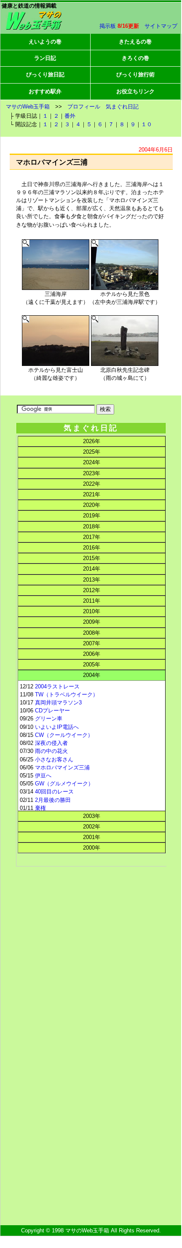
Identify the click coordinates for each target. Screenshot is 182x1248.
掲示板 (107, 26)
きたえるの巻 (135, 41)
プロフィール (83, 106)
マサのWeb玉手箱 (28, 106)
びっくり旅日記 (45, 74)
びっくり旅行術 (135, 74)
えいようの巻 (45, 41)
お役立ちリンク (135, 91)
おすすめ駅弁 (45, 91)
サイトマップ (161, 26)
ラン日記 (45, 58)
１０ (146, 124)
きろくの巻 (135, 58)
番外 (69, 116)
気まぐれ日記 (122, 106)
